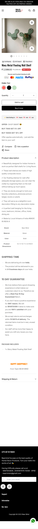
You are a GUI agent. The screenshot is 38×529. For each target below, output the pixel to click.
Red (4, 88)
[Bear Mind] (19, 11)
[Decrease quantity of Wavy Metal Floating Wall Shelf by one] (12, 95)
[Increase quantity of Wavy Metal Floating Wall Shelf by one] (33, 95)
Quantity (5, 95)
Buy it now (19, 108)
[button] (33, 10)
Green (14, 88)
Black (9, 88)
